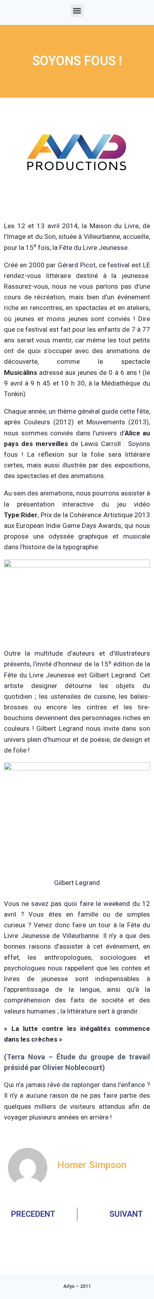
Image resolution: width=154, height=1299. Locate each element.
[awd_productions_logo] (77, 200)
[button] (77, 10)
